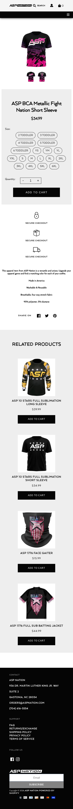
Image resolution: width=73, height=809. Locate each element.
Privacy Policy (20, 735)
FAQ (12, 725)
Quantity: (10, 179)
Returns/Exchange (23, 728)
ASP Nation (31, 790)
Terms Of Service (21, 739)
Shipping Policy (20, 732)
